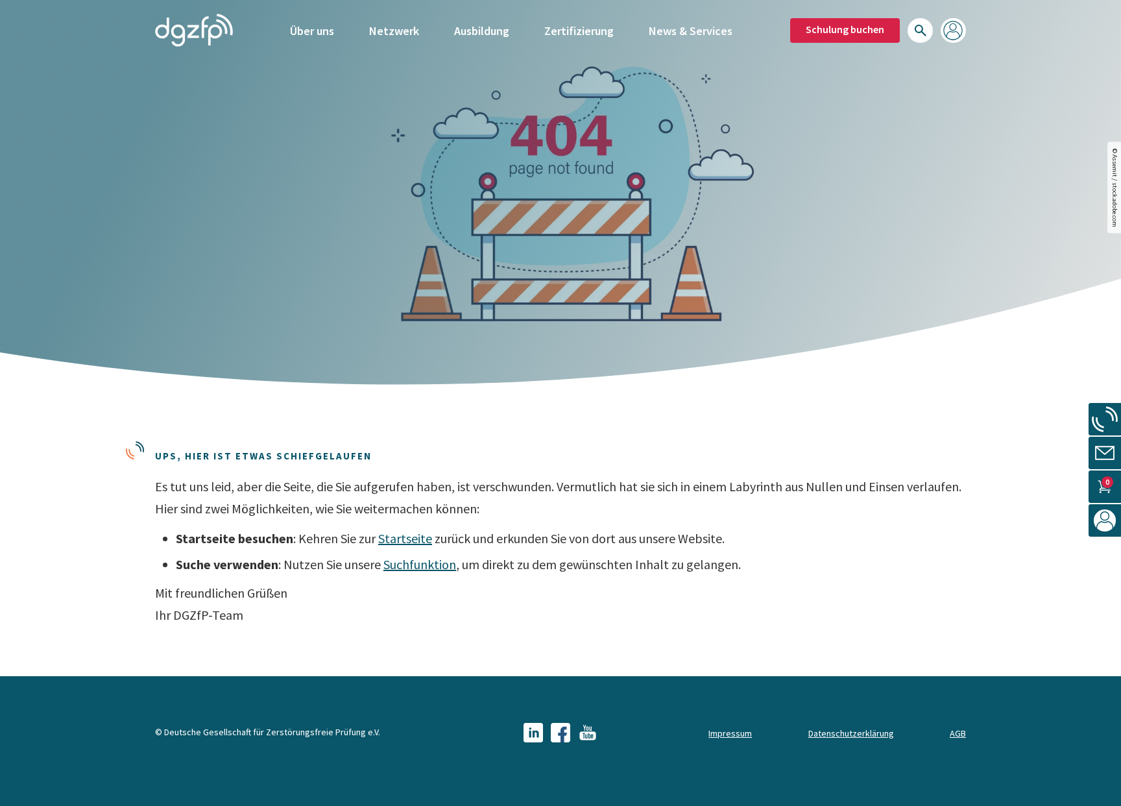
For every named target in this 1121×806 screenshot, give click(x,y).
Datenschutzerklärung (851, 733)
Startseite (405, 538)
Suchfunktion (419, 564)
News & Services (690, 30)
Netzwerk (394, 30)
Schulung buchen (845, 29)
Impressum (730, 733)
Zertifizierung (579, 30)
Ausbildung (481, 30)
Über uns (312, 30)
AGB (958, 733)
